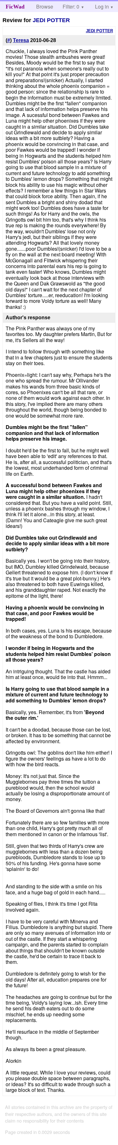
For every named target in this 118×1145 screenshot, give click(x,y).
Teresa (21, 40)
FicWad (15, 6)
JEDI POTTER (51, 20)
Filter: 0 (71, 6)
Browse (44, 6)
